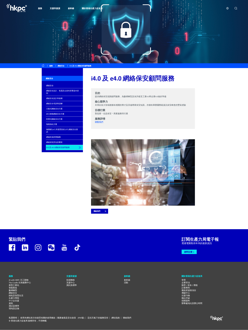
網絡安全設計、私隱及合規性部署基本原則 (62, 92)
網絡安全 (49, 85)
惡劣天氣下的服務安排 (98, 318)
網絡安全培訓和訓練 (54, 103)
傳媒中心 (186, 293)
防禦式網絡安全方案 (54, 119)
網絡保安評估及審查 (54, 142)
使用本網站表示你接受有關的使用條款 (37, 318)
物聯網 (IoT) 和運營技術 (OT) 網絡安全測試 (62, 130)
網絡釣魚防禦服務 (53, 137)
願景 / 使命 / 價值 (190, 285)
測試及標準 (14, 306)
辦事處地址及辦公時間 (192, 303)
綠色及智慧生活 (16, 295)
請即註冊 (188, 251)
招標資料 (186, 300)
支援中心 (70, 282)
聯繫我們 (99, 122)
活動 (126, 282)
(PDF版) (81, 318)
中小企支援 (14, 300)
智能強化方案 (51, 124)
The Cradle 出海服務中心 (20, 282)
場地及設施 (14, 308)
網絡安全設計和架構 (54, 98)
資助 (11, 303)
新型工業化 (14, 285)
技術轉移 (70, 280)
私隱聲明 (13, 318)
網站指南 (115, 318)
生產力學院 (14, 298)
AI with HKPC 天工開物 (18, 280)
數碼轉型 (13, 290)
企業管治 (186, 282)
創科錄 (127, 280)
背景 (184, 280)
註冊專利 (186, 287)
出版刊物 (186, 295)
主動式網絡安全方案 (54, 109)
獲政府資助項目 (189, 290)
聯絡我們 (97, 211)
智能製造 (13, 287)
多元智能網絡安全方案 (55, 114)
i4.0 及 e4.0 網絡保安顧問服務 (58, 147)
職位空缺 (186, 298)
